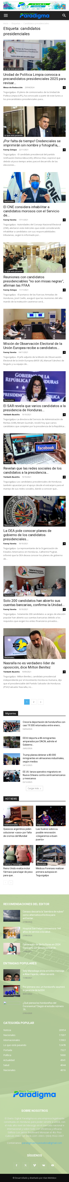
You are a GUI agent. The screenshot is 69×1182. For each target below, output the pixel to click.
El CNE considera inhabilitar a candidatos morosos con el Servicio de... (31, 211)
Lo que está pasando (13, 69)
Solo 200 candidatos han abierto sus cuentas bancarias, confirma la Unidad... (34, 603)
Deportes (41, 824)
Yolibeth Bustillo (11, 414)
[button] (5, 15)
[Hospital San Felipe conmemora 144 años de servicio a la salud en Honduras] (11, 932)
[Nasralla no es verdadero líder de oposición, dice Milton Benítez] (34, 643)
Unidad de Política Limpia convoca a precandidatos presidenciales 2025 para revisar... (34, 79)
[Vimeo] (34, 1165)
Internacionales (11, 824)
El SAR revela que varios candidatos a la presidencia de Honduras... (34, 408)
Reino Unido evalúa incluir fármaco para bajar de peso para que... (18, 872)
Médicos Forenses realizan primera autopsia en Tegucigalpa (50, 872)
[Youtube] (52, 1165)
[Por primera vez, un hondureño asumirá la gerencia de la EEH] (11, 991)
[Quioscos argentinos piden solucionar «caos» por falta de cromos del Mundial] (18, 816)
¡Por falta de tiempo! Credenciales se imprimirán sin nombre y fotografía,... (32, 143)
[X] (25, 1165)
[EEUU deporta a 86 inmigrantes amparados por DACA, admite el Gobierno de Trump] (11, 742)
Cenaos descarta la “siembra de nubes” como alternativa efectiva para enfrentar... (43, 915)
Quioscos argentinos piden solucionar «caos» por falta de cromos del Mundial (17, 832)
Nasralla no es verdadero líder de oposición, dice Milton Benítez (29, 665)
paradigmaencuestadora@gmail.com (42, 1142)
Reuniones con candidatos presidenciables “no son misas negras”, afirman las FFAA (33, 281)
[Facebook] (16, 1165)
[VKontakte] (43, 1165)
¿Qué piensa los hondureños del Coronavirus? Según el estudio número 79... (43, 1006)
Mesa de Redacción (13, 87)
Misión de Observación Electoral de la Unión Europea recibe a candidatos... (32, 346)
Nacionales (9, 201)
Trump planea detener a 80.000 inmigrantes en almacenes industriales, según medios (43, 758)
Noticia (7, 338)
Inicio (5, 23)
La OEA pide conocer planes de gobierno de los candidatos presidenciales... (27, 535)
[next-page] (41, 702)
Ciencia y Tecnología (13, 864)
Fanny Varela (9, 219)
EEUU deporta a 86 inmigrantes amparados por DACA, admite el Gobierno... (40, 741)
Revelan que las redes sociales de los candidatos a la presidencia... (32, 470)
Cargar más (33, 788)
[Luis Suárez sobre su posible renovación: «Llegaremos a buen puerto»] (51, 816)
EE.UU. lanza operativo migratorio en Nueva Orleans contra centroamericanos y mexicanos (44, 775)
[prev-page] (5, 883)
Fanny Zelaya (10, 149)
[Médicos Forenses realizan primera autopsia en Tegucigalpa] (51, 855)
